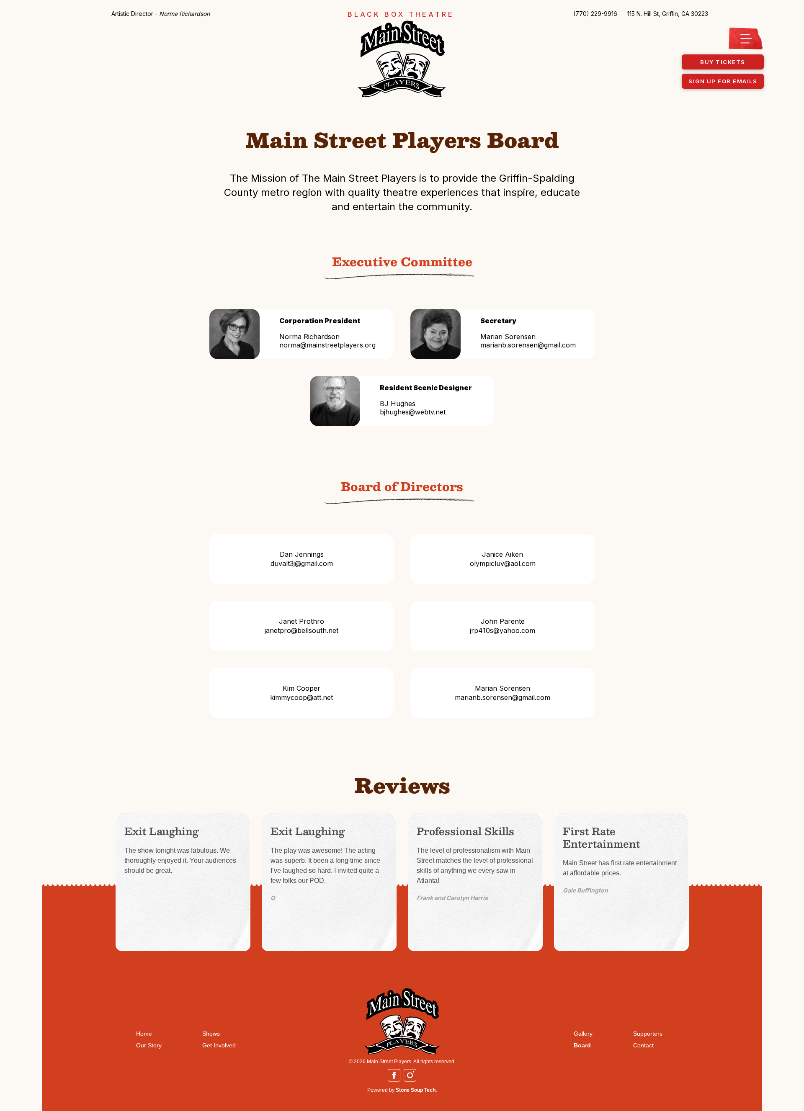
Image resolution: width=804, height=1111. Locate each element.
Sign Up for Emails (722, 81)
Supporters (647, 1033)
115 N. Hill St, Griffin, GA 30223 (667, 13)
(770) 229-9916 (595, 13)
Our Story (149, 1045)
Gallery (583, 1033)
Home (144, 1033)
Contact (643, 1045)
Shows (211, 1033)
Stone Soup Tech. (416, 1090)
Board (582, 1045)
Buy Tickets (722, 62)
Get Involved (219, 1045)
